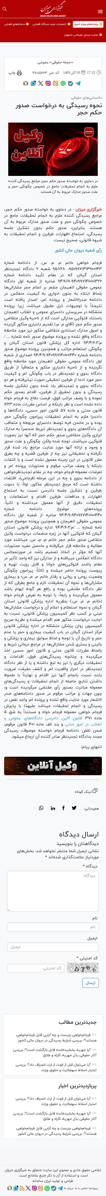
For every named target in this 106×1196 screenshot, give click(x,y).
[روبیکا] (25, 85)
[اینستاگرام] (48, 85)
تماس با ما (81, 1188)
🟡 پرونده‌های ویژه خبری (88, 24)
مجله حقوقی (61, 62)
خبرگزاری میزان (88, 209)
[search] (5, 9)
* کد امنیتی (87, 958)
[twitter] (74, 809)
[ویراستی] (33, 85)
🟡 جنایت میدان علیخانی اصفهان (83, 35)
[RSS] (22, 1190)
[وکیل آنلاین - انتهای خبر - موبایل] (53, 766)
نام (95, 918)
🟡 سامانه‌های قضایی (16, 24)
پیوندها (93, 1188)
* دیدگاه (90, 866)
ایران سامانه (42, 1181)
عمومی (43, 62)
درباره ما (68, 1188)
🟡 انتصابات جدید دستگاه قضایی (51, 24)
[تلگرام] (78, 85)
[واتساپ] (63, 85)
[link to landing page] (53, 9)
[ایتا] (55, 85)
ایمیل (92, 938)
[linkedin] (53, 809)
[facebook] (63, 809)
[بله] (70, 85)
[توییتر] (40, 85)
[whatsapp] (41, 809)
